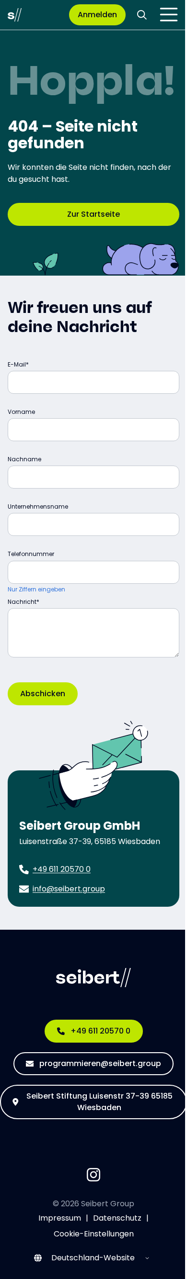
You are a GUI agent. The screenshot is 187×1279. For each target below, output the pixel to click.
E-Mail (17, 364)
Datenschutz (117, 1217)
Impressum (59, 1217)
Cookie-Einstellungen (94, 1233)
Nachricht (22, 602)
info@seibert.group (69, 888)
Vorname (21, 412)
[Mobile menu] (168, 14)
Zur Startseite (93, 214)
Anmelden (97, 14)
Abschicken (42, 693)
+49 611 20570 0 (62, 869)
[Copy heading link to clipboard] (145, 326)
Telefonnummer (31, 554)
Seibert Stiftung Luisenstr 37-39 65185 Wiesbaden (99, 1101)
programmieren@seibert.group (100, 1063)
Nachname (24, 459)
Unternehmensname (38, 506)
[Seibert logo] (15, 15)
